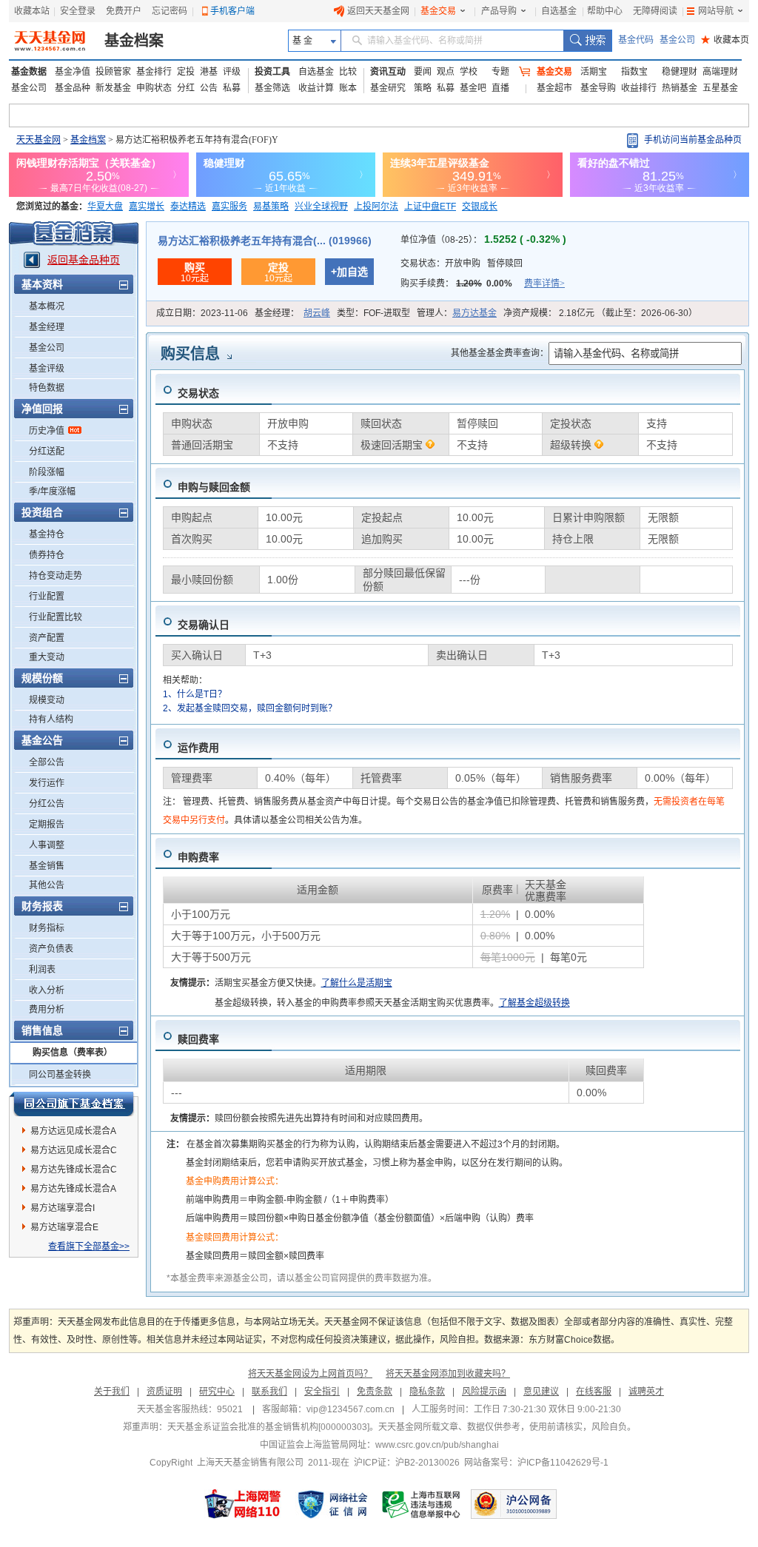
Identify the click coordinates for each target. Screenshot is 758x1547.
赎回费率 (198, 1039)
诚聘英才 (646, 1391)
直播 (500, 88)
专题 (500, 72)
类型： (373, 313)
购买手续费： (482, 283)
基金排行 (154, 72)
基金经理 (46, 327)
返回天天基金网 (378, 11)
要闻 (423, 72)
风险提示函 (484, 1391)
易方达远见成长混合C (73, 1150)
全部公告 (46, 762)
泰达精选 (188, 206)
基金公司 (677, 40)
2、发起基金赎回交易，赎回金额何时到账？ (250, 708)
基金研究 (388, 88)
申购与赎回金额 (214, 487)
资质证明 (164, 1391)
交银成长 (479, 206)
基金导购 (598, 88)
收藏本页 (725, 40)
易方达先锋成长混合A (73, 1189)
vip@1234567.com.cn (350, 1409)
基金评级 (46, 368)
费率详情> (544, 283)
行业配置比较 (55, 617)
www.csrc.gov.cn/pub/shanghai (437, 1445)
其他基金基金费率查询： (500, 353)
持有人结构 (51, 719)
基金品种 (72, 88)
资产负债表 (51, 949)
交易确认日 (203, 625)
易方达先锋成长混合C (73, 1169)
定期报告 (46, 824)
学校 (468, 72)
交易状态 (198, 393)
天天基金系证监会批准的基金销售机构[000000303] (268, 1427)
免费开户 (123, 11)
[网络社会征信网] (332, 1504)
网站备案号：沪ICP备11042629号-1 (536, 1462)
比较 (348, 72)
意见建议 (541, 1391)
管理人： (457, 313)
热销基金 (679, 88)
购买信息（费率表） (73, 1052)
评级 (232, 72)
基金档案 (134, 41)
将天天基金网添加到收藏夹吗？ (448, 1374)
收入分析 (46, 990)
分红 (186, 88)
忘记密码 (169, 11)
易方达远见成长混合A (73, 1131)
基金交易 (438, 11)
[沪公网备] (514, 1504)
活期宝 (593, 72)
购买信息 (190, 354)
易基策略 (271, 206)
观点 (446, 72)
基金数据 (29, 72)
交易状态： (461, 263)
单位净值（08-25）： (483, 240)
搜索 (587, 40)
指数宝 (634, 72)
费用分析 (46, 1009)
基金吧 (473, 88)
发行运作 (46, 783)
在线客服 (593, 1391)
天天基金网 (38, 140)
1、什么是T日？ (195, 694)
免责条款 (374, 1391)
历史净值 (46, 431)
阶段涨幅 (46, 472)
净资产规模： (600, 313)
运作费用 (198, 748)
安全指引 (322, 1391)
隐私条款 (427, 1391)
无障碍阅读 (655, 11)
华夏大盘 (105, 206)
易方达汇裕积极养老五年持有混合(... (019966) (265, 240)
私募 (232, 88)
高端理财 (720, 72)
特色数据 (46, 388)
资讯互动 (388, 72)
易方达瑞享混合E (64, 1227)
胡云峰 (316, 313)
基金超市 (554, 88)
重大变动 (46, 657)
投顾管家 (113, 72)
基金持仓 (46, 534)
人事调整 (46, 845)
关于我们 (112, 1391)
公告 (209, 88)
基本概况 (46, 306)
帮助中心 (605, 11)
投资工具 (272, 72)
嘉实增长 (146, 206)
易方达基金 (474, 313)
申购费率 (198, 857)
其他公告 (46, 885)
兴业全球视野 (321, 206)
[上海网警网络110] (243, 1504)
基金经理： (292, 313)
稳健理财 (679, 72)
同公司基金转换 (60, 1075)
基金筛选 (272, 88)
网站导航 (716, 11)
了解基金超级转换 (534, 1003)
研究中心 (217, 1391)
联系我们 (269, 1391)
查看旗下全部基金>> (89, 1246)
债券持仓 (46, 555)
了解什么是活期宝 (356, 983)
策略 (423, 88)
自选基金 (559, 11)
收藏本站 (32, 11)
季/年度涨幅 (52, 491)
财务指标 (46, 928)
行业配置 (46, 596)
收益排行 (639, 88)
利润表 (42, 969)
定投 (186, 72)
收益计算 (316, 88)
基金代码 (636, 40)
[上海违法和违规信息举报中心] (422, 1504)
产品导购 (499, 11)
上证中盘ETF (430, 206)
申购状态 (154, 88)
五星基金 (720, 88)
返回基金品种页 (83, 260)
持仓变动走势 (55, 576)
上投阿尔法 (376, 206)
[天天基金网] (51, 41)
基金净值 (72, 72)
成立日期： (202, 313)
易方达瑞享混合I (62, 1208)
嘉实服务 (229, 206)
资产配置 (46, 638)
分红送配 (46, 451)
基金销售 (46, 866)
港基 (209, 72)
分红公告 (46, 804)
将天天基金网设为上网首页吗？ (310, 1374)
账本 (348, 88)
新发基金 (113, 88)
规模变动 (46, 700)
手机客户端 (232, 11)
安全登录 (77, 11)
